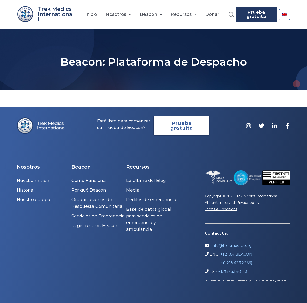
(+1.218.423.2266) (236, 263)
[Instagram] (248, 126)
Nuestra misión (33, 180)
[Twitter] (261, 126)
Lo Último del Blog (146, 180)
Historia (25, 190)
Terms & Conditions (221, 209)
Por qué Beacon (88, 190)
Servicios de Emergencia (98, 216)
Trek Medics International (55, 14)
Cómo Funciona (88, 180)
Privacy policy (247, 202)
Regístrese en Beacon (94, 225)
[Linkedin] (274, 126)
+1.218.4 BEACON (236, 254)
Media (133, 190)
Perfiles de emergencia (151, 199)
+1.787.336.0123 (232, 271)
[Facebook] (287, 126)
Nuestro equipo (33, 199)
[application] (128, 14)
